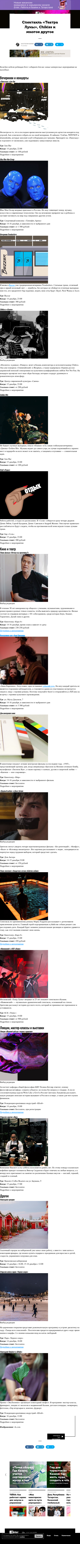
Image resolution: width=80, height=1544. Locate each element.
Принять (39, 1536)
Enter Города (54, 1464)
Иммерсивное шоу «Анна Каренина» (12, 635)
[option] (28, 1474)
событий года (48, 686)
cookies (22, 1537)
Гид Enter (15, 1464)
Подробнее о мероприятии (12, 630)
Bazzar (12, 285)
